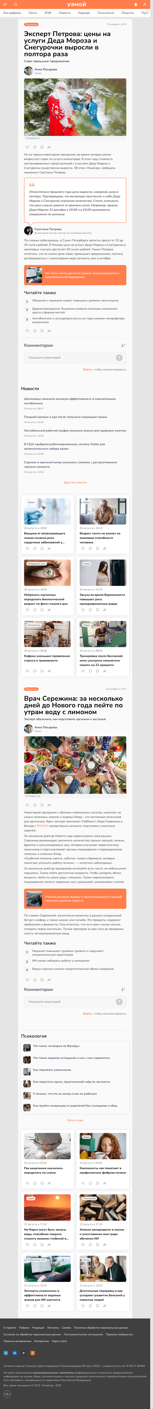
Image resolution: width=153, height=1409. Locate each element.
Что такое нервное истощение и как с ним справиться (71, 1058)
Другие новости (75, 482)
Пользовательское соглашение (83, 1334)
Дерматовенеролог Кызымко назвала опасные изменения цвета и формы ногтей (74, 310)
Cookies (66, 1327)
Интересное (41, 1341)
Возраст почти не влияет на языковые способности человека (100, 537)
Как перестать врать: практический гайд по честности (71, 1082)
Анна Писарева (46, 69)
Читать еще (75, 1120)
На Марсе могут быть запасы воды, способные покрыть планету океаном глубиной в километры (45, 1234)
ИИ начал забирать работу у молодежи (61, 961)
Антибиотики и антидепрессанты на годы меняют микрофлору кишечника (78, 320)
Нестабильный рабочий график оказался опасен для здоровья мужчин (75, 431)
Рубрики (24, 1327)
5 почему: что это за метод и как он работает (65, 1094)
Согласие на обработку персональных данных (32, 1334)
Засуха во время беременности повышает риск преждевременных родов (102, 599)
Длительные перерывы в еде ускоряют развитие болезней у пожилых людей (102, 1295)
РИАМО (43, 826)
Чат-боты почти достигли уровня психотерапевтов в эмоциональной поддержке (82, 275)
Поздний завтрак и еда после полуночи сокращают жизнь (65, 417)
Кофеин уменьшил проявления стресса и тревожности (47, 658)
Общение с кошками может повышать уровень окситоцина (75, 301)
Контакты (53, 1327)
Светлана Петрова (48, 229)
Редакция (38, 1327)
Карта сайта (59, 1341)
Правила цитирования (17, 1341)
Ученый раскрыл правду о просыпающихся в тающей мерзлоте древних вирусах (83, 898)
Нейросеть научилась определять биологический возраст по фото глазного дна (46, 599)
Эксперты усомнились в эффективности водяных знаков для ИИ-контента (42, 1295)
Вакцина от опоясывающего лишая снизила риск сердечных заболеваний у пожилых (44, 538)
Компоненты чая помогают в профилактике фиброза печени (103, 1170)
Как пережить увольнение (52, 1070)
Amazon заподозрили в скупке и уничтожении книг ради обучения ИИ (102, 1234)
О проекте (10, 1327)
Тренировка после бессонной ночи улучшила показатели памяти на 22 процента (101, 660)
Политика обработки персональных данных (101, 1327)
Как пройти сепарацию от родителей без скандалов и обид (75, 1106)
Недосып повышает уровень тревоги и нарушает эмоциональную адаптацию (68, 953)
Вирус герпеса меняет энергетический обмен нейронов (73, 969)
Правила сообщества (119, 1334)
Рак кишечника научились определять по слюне (43, 1170)
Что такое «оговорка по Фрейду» (56, 1046)
